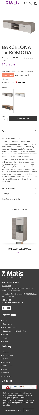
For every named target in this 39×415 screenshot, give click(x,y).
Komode (6, 373)
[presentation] (4, 237)
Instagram (8, 308)
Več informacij (8, 188)
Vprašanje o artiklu (11, 199)
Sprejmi (29, 410)
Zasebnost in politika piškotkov (15, 331)
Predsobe (7, 362)
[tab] (19, 131)
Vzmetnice (7, 376)
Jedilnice (6, 359)
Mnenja (5, 193)
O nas (5, 320)
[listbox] (19, 101)
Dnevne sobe (8, 355)
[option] (8, 95)
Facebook (4, 308)
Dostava (6, 334)
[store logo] (12, 3)
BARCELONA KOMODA (19, 248)
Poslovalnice (8, 324)
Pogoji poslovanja (9, 327)
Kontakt (6, 341)
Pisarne (6, 369)
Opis (4, 131)
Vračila (5, 338)
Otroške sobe (8, 366)
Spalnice (6, 352)
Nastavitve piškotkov (13, 410)
